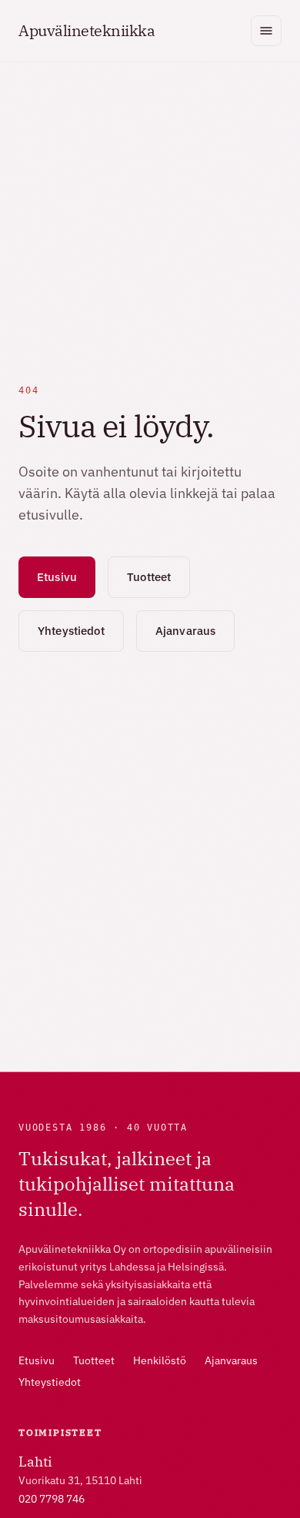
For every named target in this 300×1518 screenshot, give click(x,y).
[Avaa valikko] (266, 30)
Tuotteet (149, 577)
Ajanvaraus (185, 630)
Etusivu (57, 577)
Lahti (35, 1461)
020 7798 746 (51, 1499)
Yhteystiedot (71, 630)
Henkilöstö (159, 1360)
